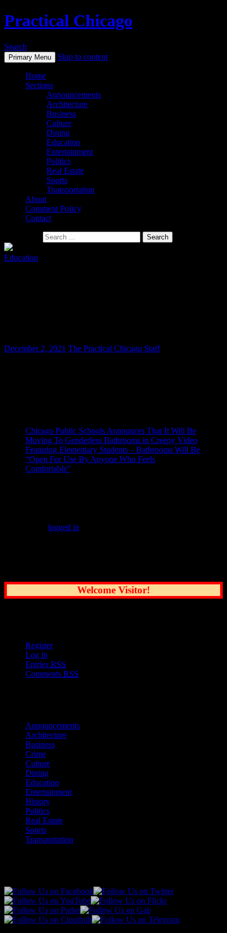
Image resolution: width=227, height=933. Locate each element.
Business (61, 113)
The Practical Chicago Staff (114, 348)
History (37, 801)
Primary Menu (29, 57)
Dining (58, 132)
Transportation (70, 189)
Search (15, 46)
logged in (63, 527)
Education (63, 142)
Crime (35, 753)
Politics (58, 161)
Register (39, 645)
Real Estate (65, 170)
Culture (58, 123)
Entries (45, 664)
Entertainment (69, 151)
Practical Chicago (68, 20)
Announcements (73, 94)
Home (35, 75)
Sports (57, 180)
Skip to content (83, 56)
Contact (38, 218)
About (35, 199)
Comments (52, 673)
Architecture (67, 104)
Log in (36, 654)
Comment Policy (53, 208)
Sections (39, 85)
